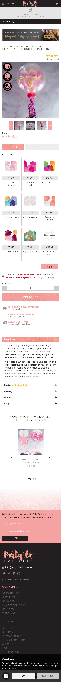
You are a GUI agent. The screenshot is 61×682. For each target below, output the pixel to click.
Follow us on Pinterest (14, 573)
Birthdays (8, 597)
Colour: (7, 154)
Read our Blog (9, 573)
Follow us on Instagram (19, 573)
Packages (8, 601)
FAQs (5, 648)
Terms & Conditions (14, 640)
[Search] (8, 3)
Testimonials (10, 652)
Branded (8, 609)
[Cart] (57, 3)
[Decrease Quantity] (4, 288)
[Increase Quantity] (56, 288)
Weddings (8, 613)
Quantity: (7, 283)
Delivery (7, 628)
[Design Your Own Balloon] (30, 34)
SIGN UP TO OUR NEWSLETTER (29, 515)
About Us (7, 644)
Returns (7, 632)
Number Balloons (13, 605)
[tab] (13, 147)
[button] (3, 35)
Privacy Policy (11, 636)
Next (49, 267)
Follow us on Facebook (4, 573)
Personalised (11, 593)
